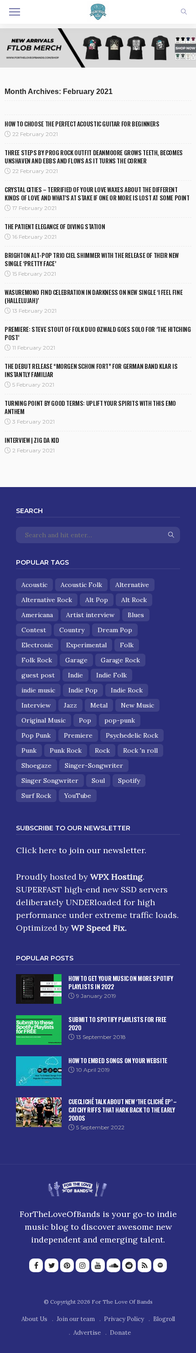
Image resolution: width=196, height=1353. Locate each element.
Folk (127, 645)
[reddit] (129, 1265)
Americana (37, 615)
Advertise (87, 1333)
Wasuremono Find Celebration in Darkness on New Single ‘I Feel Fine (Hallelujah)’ (93, 296)
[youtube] (98, 1265)
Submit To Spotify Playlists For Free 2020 (117, 1023)
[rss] (144, 1265)
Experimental (86, 645)
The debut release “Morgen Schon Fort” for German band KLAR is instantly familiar (91, 370)
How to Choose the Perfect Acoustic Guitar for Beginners (82, 123)
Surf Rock (36, 796)
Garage (76, 660)
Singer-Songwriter (94, 765)
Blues (136, 615)
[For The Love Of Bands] (98, 11)
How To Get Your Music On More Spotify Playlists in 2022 (120, 982)
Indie (75, 675)
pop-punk (119, 720)
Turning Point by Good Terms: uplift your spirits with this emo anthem (90, 407)
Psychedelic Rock (132, 735)
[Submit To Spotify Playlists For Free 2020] (39, 1030)
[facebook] (36, 1265)
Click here (36, 850)
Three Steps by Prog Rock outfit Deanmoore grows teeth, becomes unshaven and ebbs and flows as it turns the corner (94, 156)
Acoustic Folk (81, 585)
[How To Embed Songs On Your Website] (39, 1071)
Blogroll (164, 1319)
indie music (38, 690)
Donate (120, 1333)
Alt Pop (96, 600)
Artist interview (90, 615)
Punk (28, 750)
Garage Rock (120, 660)
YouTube (77, 796)
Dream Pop (115, 630)
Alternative (132, 585)
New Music (137, 705)
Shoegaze (36, 765)
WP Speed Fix (98, 928)
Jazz (70, 705)
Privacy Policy (124, 1319)
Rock (102, 750)
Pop (85, 720)
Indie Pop (83, 690)
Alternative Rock (46, 600)
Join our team (76, 1319)
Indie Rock (127, 690)
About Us (34, 1319)
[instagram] (82, 1265)
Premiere (78, 735)
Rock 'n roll (140, 750)
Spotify (129, 780)
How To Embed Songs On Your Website (117, 1060)
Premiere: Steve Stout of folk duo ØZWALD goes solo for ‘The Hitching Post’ (98, 333)
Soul (98, 780)
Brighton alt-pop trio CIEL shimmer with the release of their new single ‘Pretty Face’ (92, 259)
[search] (183, 12)
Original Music (43, 720)
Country (71, 630)
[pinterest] (67, 1265)
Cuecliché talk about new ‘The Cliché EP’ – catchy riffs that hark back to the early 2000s (122, 1109)
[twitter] (51, 1265)
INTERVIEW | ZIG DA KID (32, 440)
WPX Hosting (116, 876)
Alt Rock (134, 600)
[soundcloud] (113, 1265)
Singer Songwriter (49, 780)
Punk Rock (66, 750)
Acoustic (34, 585)
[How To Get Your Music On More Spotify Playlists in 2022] (39, 989)
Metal (99, 705)
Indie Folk (111, 675)
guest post (38, 675)
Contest (33, 630)
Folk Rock (36, 660)
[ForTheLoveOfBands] (77, 1186)
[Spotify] (160, 1265)
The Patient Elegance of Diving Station (55, 226)
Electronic (37, 645)
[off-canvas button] (14, 11)
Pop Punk (36, 735)
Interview (36, 705)
